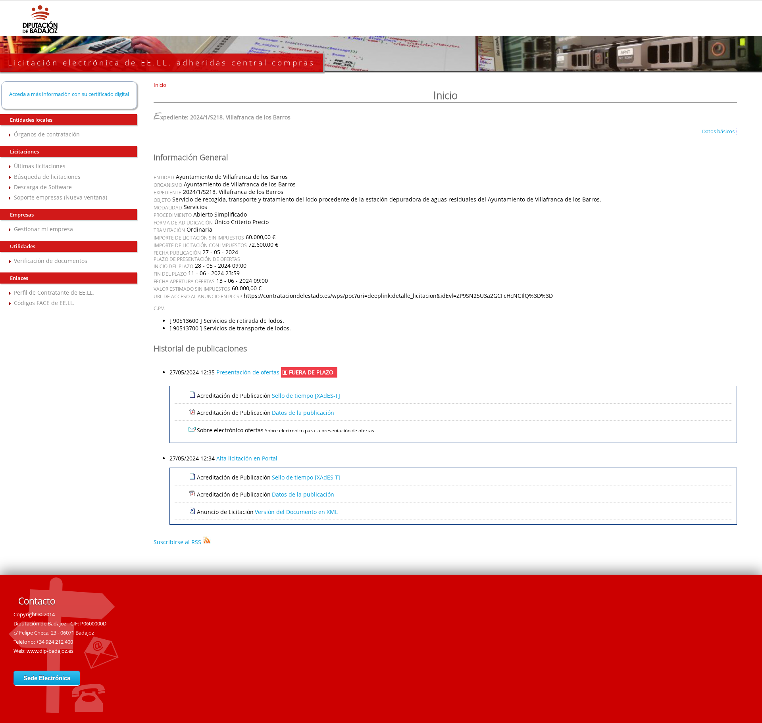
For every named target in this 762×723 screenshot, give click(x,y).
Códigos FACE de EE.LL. (44, 303)
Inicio (160, 84)
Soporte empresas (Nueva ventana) (60, 197)
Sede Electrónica (46, 678)
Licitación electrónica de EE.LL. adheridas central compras (161, 63)
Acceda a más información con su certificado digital (69, 94)
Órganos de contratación (47, 134)
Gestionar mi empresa (43, 229)
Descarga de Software (43, 187)
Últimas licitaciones (39, 166)
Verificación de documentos (50, 261)
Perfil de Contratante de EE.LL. (54, 292)
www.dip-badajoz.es (50, 650)
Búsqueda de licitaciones (47, 176)
